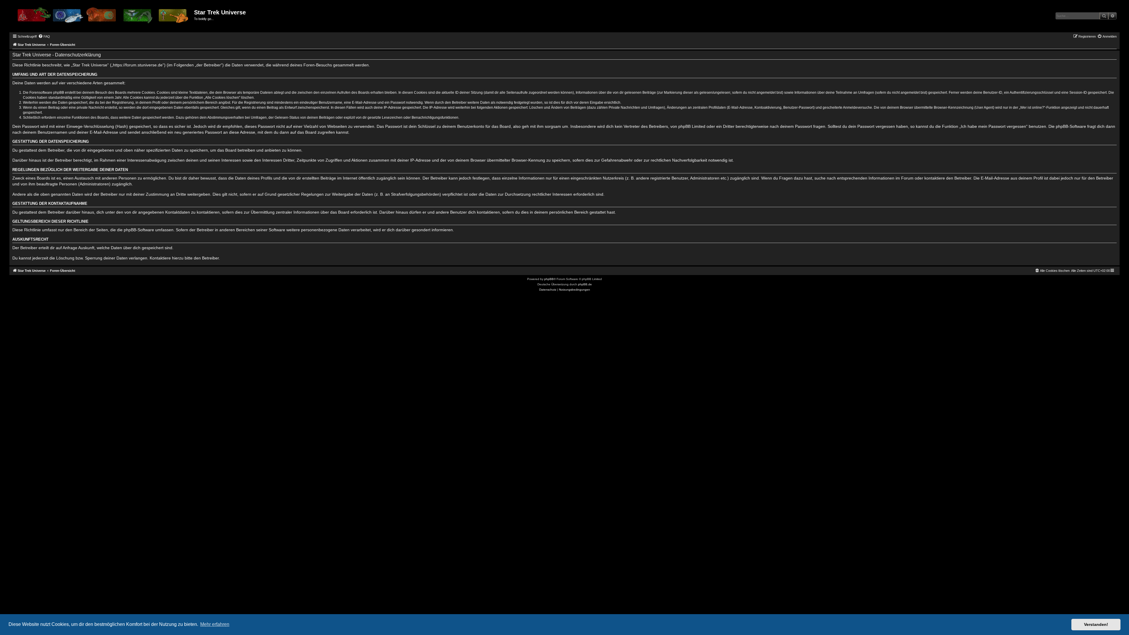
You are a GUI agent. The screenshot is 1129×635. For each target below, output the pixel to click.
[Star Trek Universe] (102, 17)
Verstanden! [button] (1096, 624)
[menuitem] (44, 36)
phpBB (549, 279)
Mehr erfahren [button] (214, 624)
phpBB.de (585, 284)
